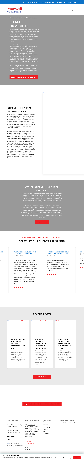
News (44, 431)
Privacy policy (49, 457)
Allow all (77, 458)
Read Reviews (47, 436)
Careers (45, 429)
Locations (46, 427)
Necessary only (67, 458)
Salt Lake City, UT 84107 (13, 432)
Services (45, 425)
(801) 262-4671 (72, 2)
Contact (45, 434)
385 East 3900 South (12, 430)
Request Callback (30, 442)
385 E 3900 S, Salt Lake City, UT (33, 2)
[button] (76, 10)
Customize (57, 457)
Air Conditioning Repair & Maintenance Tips (18, 324)
